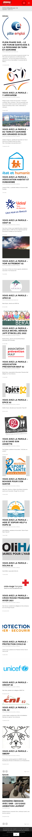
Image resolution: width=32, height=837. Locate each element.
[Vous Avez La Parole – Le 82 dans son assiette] (16, 425)
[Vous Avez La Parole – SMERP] (16, 737)
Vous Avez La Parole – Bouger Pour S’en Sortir (15, 481)
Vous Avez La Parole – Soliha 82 (15, 564)
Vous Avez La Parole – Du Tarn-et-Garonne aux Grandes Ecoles (15, 132)
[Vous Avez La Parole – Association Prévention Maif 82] (16, 352)
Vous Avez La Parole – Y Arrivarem (15, 94)
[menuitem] (29, 3)
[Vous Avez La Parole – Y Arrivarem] (16, 79)
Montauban (8, 51)
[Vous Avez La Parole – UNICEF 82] (16, 669)
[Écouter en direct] (24, 3)
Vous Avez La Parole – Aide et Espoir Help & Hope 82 (15, 522)
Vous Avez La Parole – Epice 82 (15, 401)
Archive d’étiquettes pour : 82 (10, 8)
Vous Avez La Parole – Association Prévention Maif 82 (15, 364)
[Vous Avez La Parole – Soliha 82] (16, 549)
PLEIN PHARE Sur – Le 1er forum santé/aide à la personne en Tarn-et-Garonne (15, 46)
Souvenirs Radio (6, 808)
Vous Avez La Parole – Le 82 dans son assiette (15, 441)
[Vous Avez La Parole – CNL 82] (16, 700)
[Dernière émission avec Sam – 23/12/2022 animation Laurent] (16, 787)
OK (16, 834)
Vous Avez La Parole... (15, 97)
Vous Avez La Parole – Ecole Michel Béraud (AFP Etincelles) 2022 (15, 331)
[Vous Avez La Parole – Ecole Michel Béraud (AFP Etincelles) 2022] (16, 317)
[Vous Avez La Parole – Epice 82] (16, 390)
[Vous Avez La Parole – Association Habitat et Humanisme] (16, 163)
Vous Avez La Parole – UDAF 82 (15, 221)
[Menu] (29, 3)
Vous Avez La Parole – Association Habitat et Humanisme (15, 179)
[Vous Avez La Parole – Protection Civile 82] (16, 628)
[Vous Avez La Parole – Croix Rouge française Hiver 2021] (16, 584)
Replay (3, 51)
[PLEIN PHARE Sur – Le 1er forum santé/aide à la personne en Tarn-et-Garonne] (16, 28)
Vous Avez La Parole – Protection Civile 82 (15, 643)
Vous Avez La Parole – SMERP (15, 752)
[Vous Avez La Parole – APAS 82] (16, 286)
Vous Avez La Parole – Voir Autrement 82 (15, 262)
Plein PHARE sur (14, 51)
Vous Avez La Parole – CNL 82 (15, 708)
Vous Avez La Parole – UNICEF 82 (15, 683)
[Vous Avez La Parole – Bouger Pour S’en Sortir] (16, 466)
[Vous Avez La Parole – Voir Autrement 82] (16, 247)
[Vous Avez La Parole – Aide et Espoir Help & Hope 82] (16, 508)
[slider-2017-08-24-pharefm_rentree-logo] (13, 3)
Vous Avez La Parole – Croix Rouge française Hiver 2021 (15, 598)
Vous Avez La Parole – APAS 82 (15, 296)
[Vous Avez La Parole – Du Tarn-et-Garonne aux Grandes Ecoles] (16, 119)
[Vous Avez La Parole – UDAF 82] (16, 206)
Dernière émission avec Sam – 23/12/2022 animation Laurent (13, 803)
